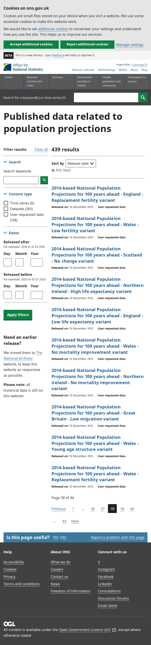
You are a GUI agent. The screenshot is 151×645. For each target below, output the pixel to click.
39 (122, 508)
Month (21, 253)
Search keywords (17, 171)
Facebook (106, 576)
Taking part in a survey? (137, 79)
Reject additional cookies (87, 44)
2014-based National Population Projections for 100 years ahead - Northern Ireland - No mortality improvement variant (98, 379)
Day (7, 253)
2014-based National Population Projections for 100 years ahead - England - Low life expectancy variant (97, 315)
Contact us (59, 576)
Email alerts (107, 605)
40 (132, 508)
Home (8, 77)
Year (35, 253)
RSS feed (63, 170)
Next (75, 521)
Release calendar (83, 70)
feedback (58, 55)
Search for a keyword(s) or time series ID (35, 97)
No (63, 537)
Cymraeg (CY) (139, 64)
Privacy (9, 576)
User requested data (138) (27, 217)
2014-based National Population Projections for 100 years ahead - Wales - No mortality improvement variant (95, 346)
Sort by (58, 163)
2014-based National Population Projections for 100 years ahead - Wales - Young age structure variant (95, 443)
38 (112, 508)
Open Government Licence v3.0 (84, 629)
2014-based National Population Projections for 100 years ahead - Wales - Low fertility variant (95, 224)
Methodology (106, 70)
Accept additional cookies (31, 44)
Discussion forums (113, 598)
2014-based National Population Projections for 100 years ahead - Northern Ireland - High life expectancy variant (98, 285)
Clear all (41, 149)
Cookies (10, 569)
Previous (59, 508)
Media (123, 70)
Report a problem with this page (118, 537)
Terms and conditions (22, 583)
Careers (57, 569)
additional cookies (53, 28)
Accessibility (14, 562)
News (55, 583)
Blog (144, 70)
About (134, 70)
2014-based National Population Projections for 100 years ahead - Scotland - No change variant (97, 255)
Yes (56, 537)
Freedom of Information (70, 591)
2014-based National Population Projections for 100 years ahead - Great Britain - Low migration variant (93, 413)
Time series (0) (22, 203)
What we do (60, 562)
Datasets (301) (21, 208)
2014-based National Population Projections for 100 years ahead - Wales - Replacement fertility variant (95, 473)
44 (64, 521)
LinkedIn (105, 583)
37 (103, 508)
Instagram (106, 569)
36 (93, 508)
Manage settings (130, 44)
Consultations (109, 591)
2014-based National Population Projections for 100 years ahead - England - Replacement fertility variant (97, 194)
